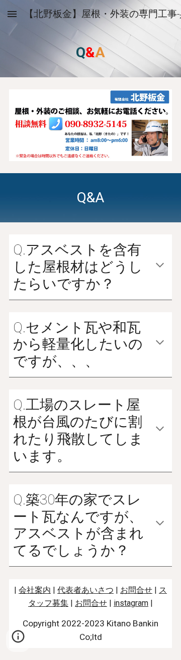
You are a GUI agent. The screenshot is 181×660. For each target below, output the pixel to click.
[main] (90, 52)
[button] (12, 14)
